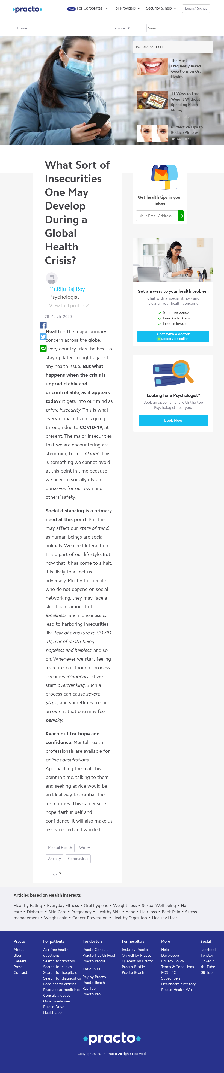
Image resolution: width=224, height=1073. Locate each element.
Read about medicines (61, 989)
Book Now (173, 420)
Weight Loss (125, 905)
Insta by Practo (135, 949)
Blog (17, 955)
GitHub (207, 972)
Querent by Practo (137, 961)
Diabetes (35, 911)
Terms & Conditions (177, 967)
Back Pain (171, 911)
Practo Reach (93, 982)
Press (18, 967)
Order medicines (56, 1001)
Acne (130, 911)
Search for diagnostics (62, 978)
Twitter (207, 955)
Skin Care (57, 911)
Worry (84, 847)
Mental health (60, 847)
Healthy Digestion (130, 917)
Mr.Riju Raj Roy (67, 289)
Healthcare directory (178, 984)
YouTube (208, 967)
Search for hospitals (60, 972)
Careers (20, 961)
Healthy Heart (165, 917)
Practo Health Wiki (177, 989)
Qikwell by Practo (136, 955)
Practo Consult (95, 949)
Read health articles (59, 984)
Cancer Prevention (90, 917)
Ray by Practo (94, 977)
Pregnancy (81, 911)
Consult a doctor (57, 995)
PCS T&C (168, 972)
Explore (118, 28)
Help (165, 949)
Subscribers (171, 978)
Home (22, 28)
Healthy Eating (28, 905)
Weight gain (55, 917)
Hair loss (148, 911)
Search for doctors (59, 961)
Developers (170, 955)
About (19, 949)
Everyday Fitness (63, 905)
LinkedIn (208, 961)
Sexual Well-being (159, 905)
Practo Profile (93, 961)
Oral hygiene (96, 905)
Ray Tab (89, 988)
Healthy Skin (108, 911)
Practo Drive (53, 1007)
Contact (21, 972)
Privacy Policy (172, 961)
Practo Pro (91, 994)
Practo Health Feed (98, 955)
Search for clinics (57, 967)
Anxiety (54, 858)
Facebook (209, 949)
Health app (52, 1012)
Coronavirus (78, 858)
